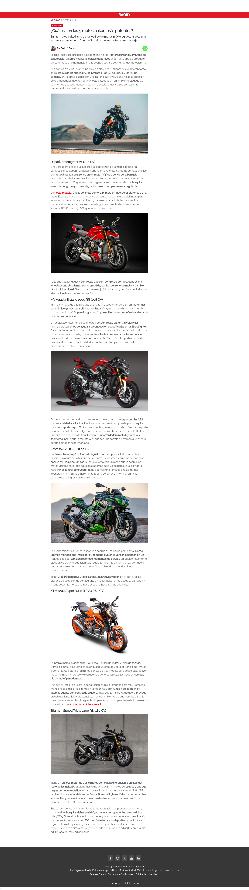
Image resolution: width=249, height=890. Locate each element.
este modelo (63, 192)
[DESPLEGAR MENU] (3, 14)
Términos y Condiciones (120, 874)
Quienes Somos (98, 874)
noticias (55, 20)
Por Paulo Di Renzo (66, 48)
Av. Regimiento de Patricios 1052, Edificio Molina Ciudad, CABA (107, 870)
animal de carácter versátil (85, 704)
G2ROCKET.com (130, 883)
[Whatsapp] (145, 48)
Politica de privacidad (147, 874)
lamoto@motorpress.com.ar (162, 870)
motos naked (57, 25)
